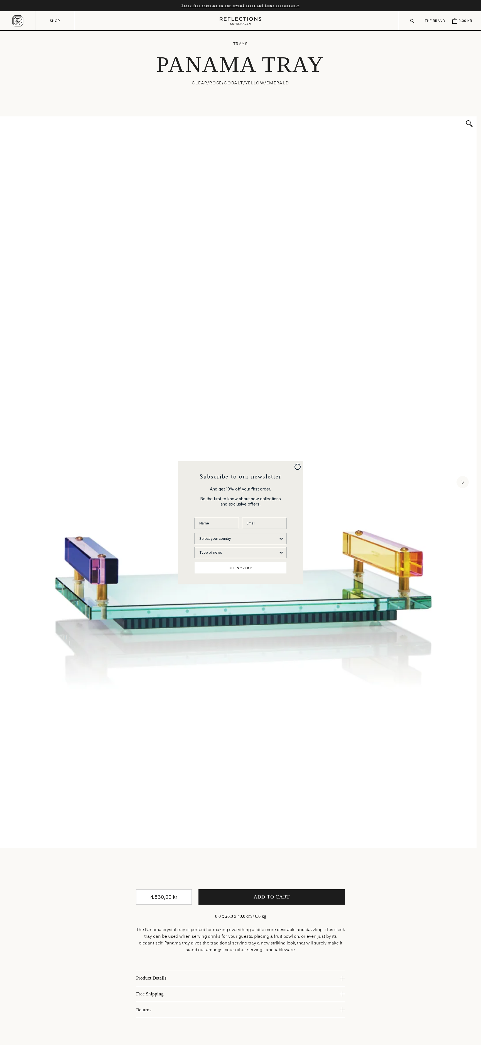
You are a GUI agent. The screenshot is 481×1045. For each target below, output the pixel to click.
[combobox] (238, 538)
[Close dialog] (297, 467)
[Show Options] (281, 538)
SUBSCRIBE (240, 568)
